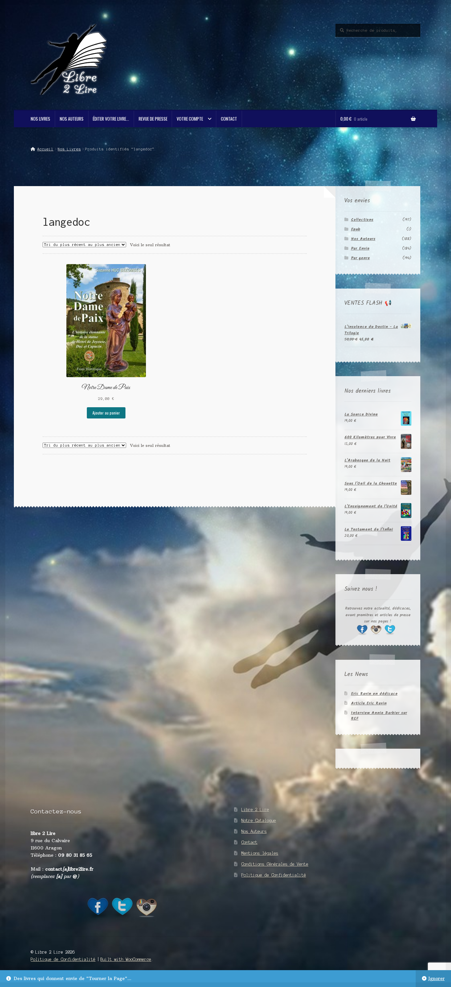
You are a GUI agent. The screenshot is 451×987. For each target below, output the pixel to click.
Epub (355, 229)
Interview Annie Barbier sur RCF (379, 716)
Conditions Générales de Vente (274, 864)
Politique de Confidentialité (273, 875)
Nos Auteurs (72, 118)
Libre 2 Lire (255, 810)
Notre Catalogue (258, 820)
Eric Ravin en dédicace (374, 694)
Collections (362, 220)
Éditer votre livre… (111, 118)
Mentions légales (259, 853)
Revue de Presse (153, 118)
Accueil (45, 149)
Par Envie (360, 248)
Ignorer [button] (436, 978)
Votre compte (190, 118)
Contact (229, 118)
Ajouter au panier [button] (106, 412)
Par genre (360, 258)
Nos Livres (40, 118)
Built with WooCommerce (125, 959)
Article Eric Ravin (369, 703)
